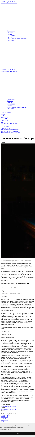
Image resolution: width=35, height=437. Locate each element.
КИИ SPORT (4, 114)
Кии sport (10, 32)
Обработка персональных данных (10, 132)
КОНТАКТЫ (11, 40)
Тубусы (9, 34)
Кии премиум (11, 31)
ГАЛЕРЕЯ (4, 421)
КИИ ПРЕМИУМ (6, 112)
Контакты (3, 423)
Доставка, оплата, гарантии (19, 38)
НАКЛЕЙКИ (11, 35)
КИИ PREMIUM (5, 415)
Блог (8, 38)
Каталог (9, 37)
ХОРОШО (17, 433)
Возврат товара (5, 126)
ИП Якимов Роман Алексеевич (10, 129)
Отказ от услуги (5, 128)
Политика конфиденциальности (10, 131)
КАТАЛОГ (4, 119)
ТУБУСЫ (3, 115)
